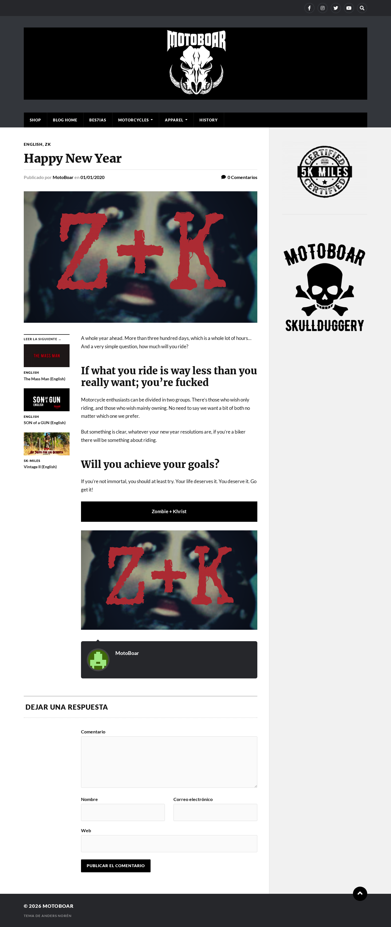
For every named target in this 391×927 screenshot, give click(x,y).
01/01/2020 (92, 177)
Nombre (89, 799)
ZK (48, 144)
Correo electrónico (193, 799)
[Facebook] (309, 8)
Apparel (174, 120)
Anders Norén (57, 916)
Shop (35, 120)
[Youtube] (349, 8)
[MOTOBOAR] (195, 96)
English (33, 144)
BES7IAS (97, 120)
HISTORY (209, 120)
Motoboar (58, 906)
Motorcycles (133, 120)
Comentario (93, 731)
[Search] (362, 8)
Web (86, 830)
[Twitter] (336, 8)
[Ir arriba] (360, 894)
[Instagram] (322, 8)
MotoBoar (63, 177)
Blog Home (65, 120)
